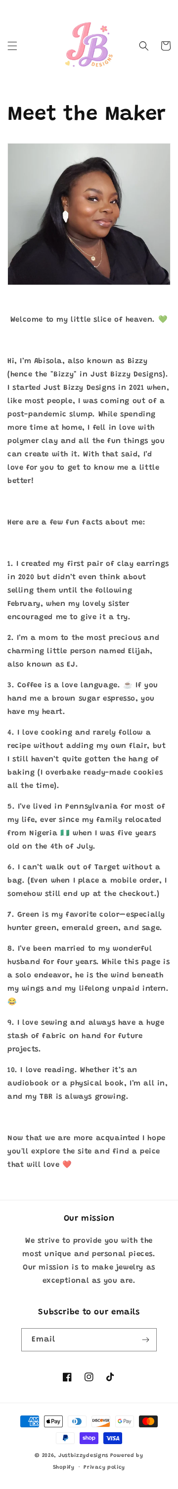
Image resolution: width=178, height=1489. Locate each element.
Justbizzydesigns (84, 1455)
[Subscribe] (145, 1339)
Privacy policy (104, 1467)
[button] (12, 46)
